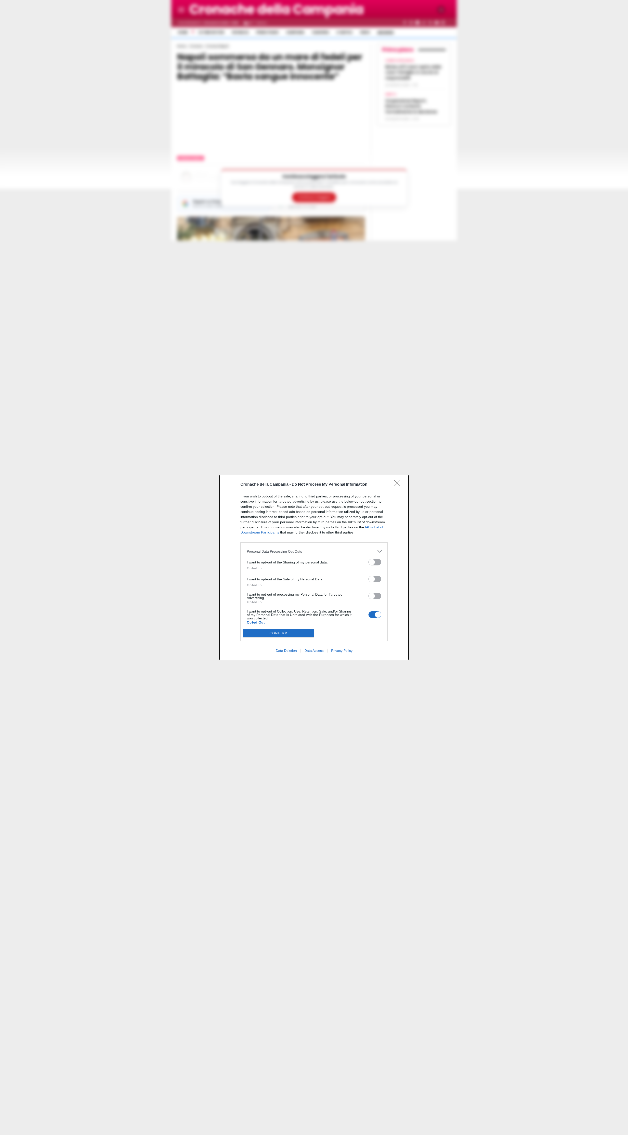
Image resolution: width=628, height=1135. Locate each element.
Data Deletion (286, 651)
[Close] (399, 484)
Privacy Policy (342, 651)
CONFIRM (279, 633)
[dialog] (314, 567)
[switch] (374, 562)
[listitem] (314, 551)
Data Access (314, 651)
